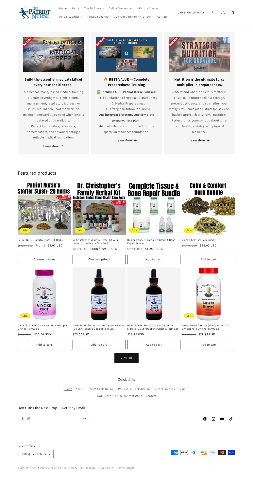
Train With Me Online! (101, 389)
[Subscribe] (84, 418)
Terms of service (126, 467)
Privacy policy (106, 467)
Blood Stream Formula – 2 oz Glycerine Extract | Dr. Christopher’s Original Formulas (152, 327)
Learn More (51, 146)
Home (68, 389)
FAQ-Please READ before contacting (119, 396)
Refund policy (88, 467)
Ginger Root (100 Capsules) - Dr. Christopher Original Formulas (43, 327)
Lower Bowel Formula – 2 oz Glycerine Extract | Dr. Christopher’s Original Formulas (99, 327)
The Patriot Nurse (35, 468)
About (80, 389)
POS (47, 468)
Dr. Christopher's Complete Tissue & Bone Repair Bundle (151, 241)
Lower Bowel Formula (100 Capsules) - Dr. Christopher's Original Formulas (206, 327)
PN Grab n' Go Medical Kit (134, 389)
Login (182, 389)
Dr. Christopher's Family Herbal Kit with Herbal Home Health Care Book (95, 241)
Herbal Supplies (164, 389)
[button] (94, 8)
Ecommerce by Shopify (65, 468)
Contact (151, 396)
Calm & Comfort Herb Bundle (199, 240)
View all (126, 358)
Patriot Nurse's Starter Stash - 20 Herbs (40, 240)
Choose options (44, 259)
